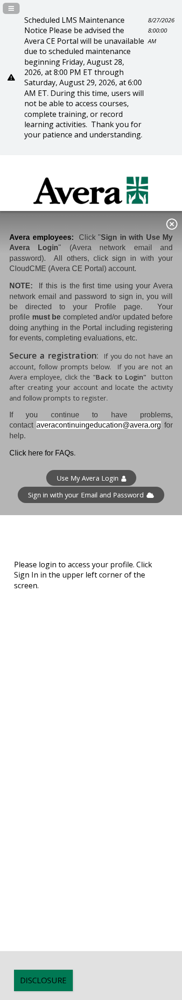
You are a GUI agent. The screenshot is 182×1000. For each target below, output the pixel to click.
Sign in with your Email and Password (86, 494)
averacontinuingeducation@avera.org (98, 425)
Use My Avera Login (87, 478)
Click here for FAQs (41, 453)
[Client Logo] (91, 209)
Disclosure (43, 980)
